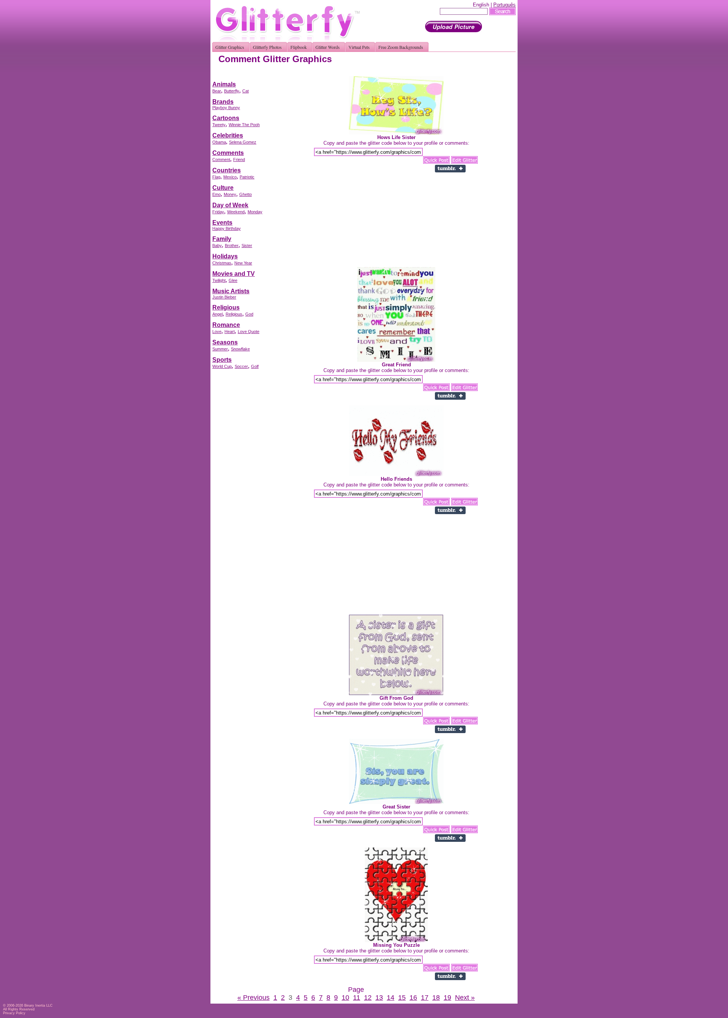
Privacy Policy (14, 1013)
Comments (228, 153)
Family (221, 239)
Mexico (230, 177)
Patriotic (247, 177)
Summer (220, 349)
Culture (223, 188)
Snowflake (240, 349)
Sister (247, 245)
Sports (222, 360)
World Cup (222, 366)
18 (436, 997)
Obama (219, 142)
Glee (233, 280)
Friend (239, 159)
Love (216, 331)
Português (504, 5)
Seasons (225, 342)
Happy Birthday (226, 228)
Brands (223, 102)
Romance (226, 325)
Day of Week (230, 205)
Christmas (221, 263)
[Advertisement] (378, 73)
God (249, 314)
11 (356, 997)
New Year (243, 263)
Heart (229, 331)
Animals (224, 84)
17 (424, 997)
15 (402, 997)
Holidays (225, 256)
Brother (231, 245)
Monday (255, 212)
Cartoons (225, 118)
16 (413, 997)
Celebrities (227, 135)
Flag (216, 177)
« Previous (253, 997)
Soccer (241, 366)
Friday (218, 212)
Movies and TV (233, 274)
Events (222, 222)
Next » (465, 997)
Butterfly (231, 91)
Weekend (236, 212)
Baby (217, 245)
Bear (216, 91)
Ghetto (245, 194)
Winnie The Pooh (244, 124)
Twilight (219, 280)
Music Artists (230, 291)
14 (390, 997)
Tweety (219, 124)
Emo (216, 194)
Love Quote (248, 331)
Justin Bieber (224, 297)
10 (345, 997)
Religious (226, 307)
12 (368, 997)
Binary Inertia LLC (38, 1005)
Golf (255, 366)
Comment (221, 159)
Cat (245, 91)
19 (447, 997)
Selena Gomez (242, 142)
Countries (226, 170)
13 (379, 997)
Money (230, 194)
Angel (217, 314)
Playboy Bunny (226, 107)
